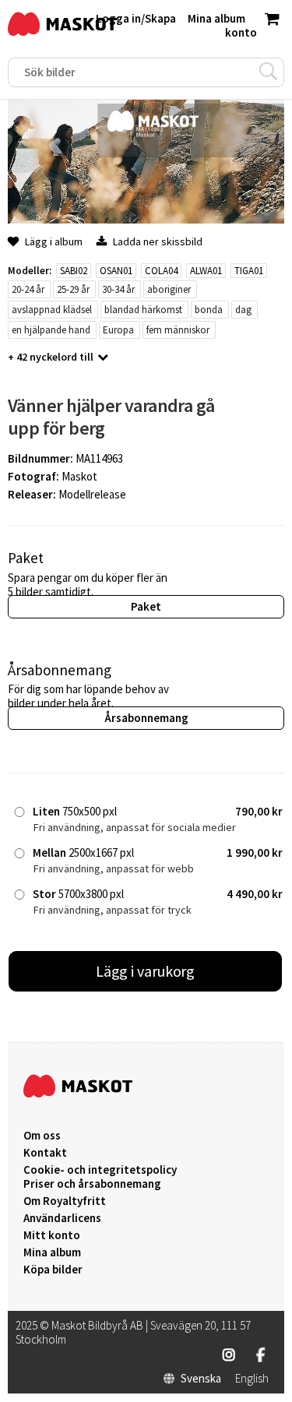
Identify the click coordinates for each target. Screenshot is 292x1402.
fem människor (177, 329)
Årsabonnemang (146, 717)
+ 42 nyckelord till (50, 357)
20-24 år (28, 289)
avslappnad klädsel (52, 309)
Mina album (52, 1252)
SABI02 (73, 270)
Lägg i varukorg (145, 971)
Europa (118, 329)
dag (243, 309)
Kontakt (45, 1153)
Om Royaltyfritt (64, 1201)
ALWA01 (206, 270)
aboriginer (169, 289)
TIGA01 (248, 270)
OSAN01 (116, 270)
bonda (209, 309)
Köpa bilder (53, 1270)
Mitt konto (51, 1235)
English (252, 1379)
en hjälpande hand (51, 329)
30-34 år (118, 289)
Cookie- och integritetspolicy (100, 1169)
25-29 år (73, 289)
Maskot (79, 476)
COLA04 (161, 270)
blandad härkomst (143, 309)
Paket (146, 606)
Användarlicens (62, 1218)
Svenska (201, 1379)
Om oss (42, 1136)
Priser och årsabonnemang (92, 1184)
